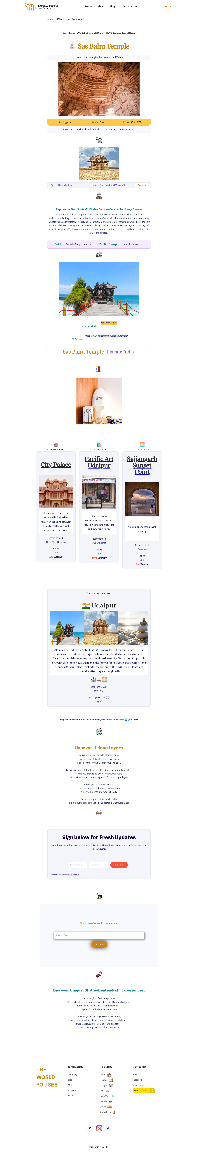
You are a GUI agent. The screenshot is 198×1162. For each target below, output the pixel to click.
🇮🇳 (86, 606)
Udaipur (60, 19)
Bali (102, 1091)
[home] (41, 6)
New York (105, 1096)
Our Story (72, 1074)
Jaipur (103, 1107)
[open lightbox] (56, 491)
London (104, 1080)
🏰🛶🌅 (99, 679)
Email (135, 1074)
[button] (128, 6)
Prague (103, 1085)
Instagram (138, 1085)
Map (70, 1085)
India (128, 351)
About (101, 6)
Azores (103, 1101)
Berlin (103, 1074)
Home (89, 6)
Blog (112, 6)
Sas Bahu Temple (76, 19)
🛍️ (99, 444)
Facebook (137, 1080)
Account (72, 1090)
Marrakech (105, 1112)
